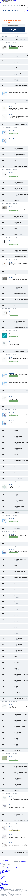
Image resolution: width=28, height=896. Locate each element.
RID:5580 (11, 262)
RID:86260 (11, 534)
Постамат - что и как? (6, 869)
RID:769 (11, 484)
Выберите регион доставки (7, 3)
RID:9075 (11, 311)
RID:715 (11, 804)
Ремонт (2, 888)
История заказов (4, 879)
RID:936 (11, 796)
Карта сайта (3, 873)
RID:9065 (11, 341)
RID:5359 (11, 114)
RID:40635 (11, 138)
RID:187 (11, 826)
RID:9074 (11, 357)
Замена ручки (4, 881)
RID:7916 (11, 834)
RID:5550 (11, 106)
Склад (1, 887)
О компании (3, 883)
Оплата (2, 877)
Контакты (2, 885)
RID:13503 (11, 549)
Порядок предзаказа (5, 870)
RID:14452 (11, 518)
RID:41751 (11, 130)
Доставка (2, 876)
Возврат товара (4, 871)
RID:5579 (11, 240)
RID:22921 (11, 373)
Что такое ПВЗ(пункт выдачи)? (8, 868)
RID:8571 (11, 756)
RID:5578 (11, 277)
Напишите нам (4, 860)
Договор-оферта (4, 884)
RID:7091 (11, 206)
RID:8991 (11, 45)
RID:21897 (11, 91)
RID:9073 (11, 396)
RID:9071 (11, 333)
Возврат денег (4, 872)
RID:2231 (11, 172)
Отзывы (2, 878)
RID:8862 (11, 704)
